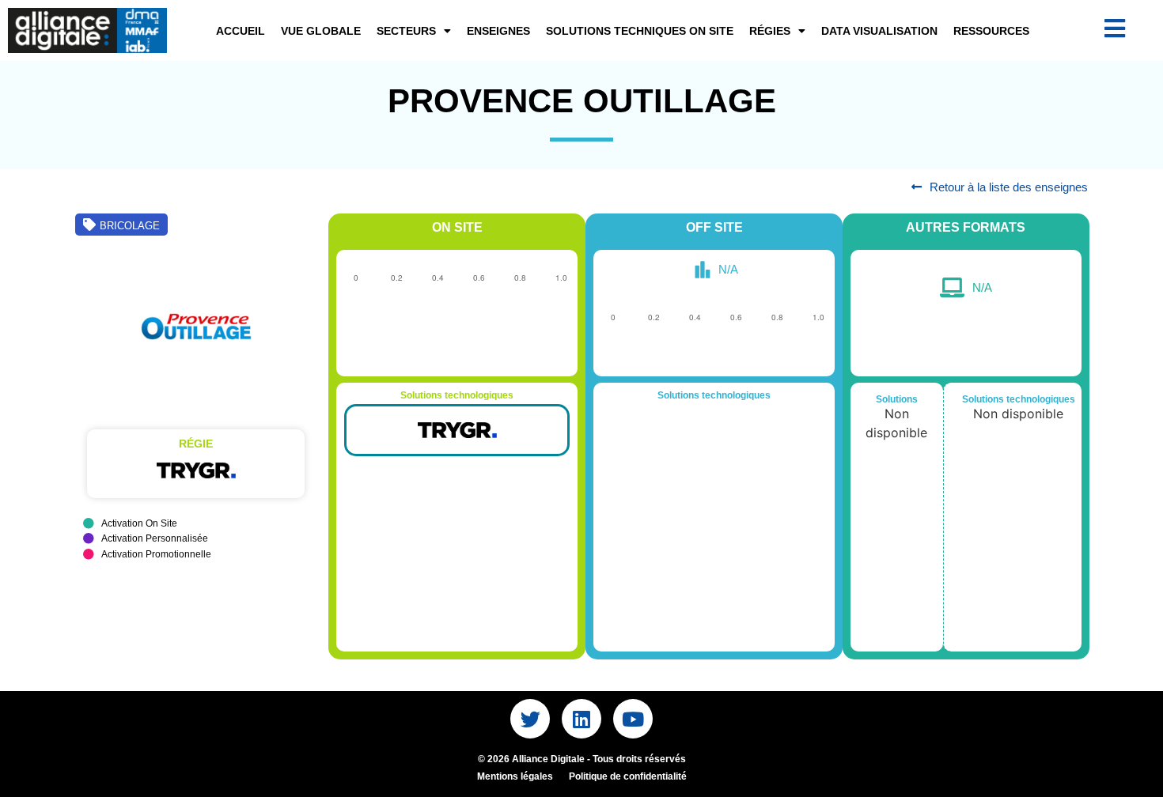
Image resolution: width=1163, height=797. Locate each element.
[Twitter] (530, 718)
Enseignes (498, 31)
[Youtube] (633, 718)
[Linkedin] (581, 718)
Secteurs (406, 31)
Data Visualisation (879, 31)
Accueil (240, 31)
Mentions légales (515, 776)
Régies (769, 31)
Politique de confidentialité (628, 776)
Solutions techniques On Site (639, 31)
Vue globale (321, 31)
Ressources (991, 31)
